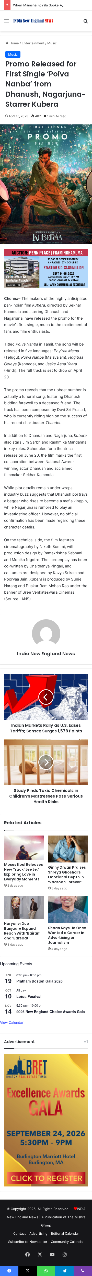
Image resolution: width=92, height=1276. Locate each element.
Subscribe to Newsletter (27, 1242)
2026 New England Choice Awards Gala (50, 1011)
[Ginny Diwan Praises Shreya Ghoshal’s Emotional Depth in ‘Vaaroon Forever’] (68, 849)
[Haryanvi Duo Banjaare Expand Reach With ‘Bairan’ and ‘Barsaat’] (24, 907)
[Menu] (6, 22)
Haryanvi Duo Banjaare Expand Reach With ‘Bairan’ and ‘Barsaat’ (22, 931)
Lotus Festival (28, 996)
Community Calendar (67, 1242)
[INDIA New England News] (33, 21)
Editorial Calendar (65, 1233)
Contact (19, 1233)
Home (13, 43)
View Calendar (12, 1022)
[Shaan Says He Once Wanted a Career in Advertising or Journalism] (68, 909)
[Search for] (85, 22)
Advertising (38, 1233)
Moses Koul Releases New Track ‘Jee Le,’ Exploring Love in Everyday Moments (23, 872)
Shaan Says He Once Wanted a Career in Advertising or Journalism (67, 935)
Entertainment (33, 43)
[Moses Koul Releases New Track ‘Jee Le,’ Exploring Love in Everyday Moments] (24, 848)
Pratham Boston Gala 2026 (39, 981)
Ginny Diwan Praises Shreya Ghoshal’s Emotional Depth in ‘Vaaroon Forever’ (67, 875)
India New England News (46, 653)
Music (52, 43)
